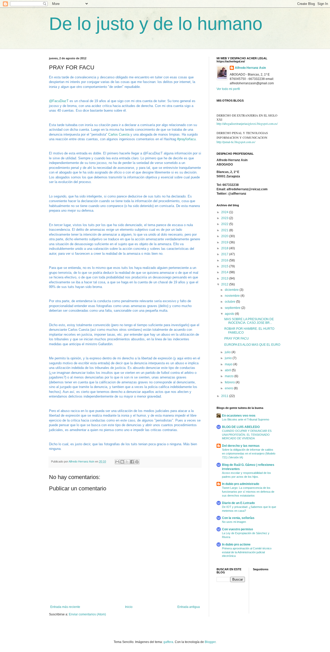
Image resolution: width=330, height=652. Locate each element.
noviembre (233, 296)
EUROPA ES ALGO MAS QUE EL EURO (252, 344)
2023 (225, 218)
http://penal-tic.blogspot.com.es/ (236, 142)
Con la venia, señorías (238, 518)
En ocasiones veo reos (238, 415)
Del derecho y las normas (241, 446)
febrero (230, 382)
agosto (230, 314)
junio (229, 358)
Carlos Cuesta (118, 134)
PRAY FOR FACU (236, 338)
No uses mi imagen (234, 521)
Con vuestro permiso (237, 529)
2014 (225, 272)
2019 (225, 242)
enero (229, 388)
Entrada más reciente (65, 607)
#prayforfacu (186, 139)
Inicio (129, 607)
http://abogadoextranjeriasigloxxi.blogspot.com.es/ (247, 123)
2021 (225, 230)
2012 (225, 284)
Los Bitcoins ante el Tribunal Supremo (245, 419)
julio (228, 352)
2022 (225, 224)
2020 (225, 236)
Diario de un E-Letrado (238, 503)
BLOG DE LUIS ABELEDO (241, 427)
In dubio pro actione (236, 544)
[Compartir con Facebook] (132, 461)
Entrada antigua (188, 607)
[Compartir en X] (127, 461)
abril (228, 370)
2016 (225, 260)
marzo (229, 376)
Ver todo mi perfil (228, 89)
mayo (229, 364)
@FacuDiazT (59, 101)
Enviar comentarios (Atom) (87, 614)
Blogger (210, 642)
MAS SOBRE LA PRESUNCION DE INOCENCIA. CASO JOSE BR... (249, 321)
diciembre (232, 290)
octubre (230, 301)
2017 (225, 254)
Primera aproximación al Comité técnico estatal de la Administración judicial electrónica (246, 552)
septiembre (233, 308)
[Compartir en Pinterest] (136, 461)
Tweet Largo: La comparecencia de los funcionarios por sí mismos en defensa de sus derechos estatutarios (248, 491)
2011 (225, 396)
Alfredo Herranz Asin (250, 68)
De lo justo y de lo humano (155, 24)
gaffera (168, 642)
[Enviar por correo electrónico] (117, 461)
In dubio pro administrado (240, 484)
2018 (225, 248)
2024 (225, 212)
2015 (225, 266)
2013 (225, 278)
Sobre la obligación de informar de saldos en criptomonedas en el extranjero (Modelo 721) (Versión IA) (248, 453)
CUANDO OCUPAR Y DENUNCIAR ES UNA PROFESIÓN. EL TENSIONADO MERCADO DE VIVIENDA (246, 434)
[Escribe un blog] (122, 461)
